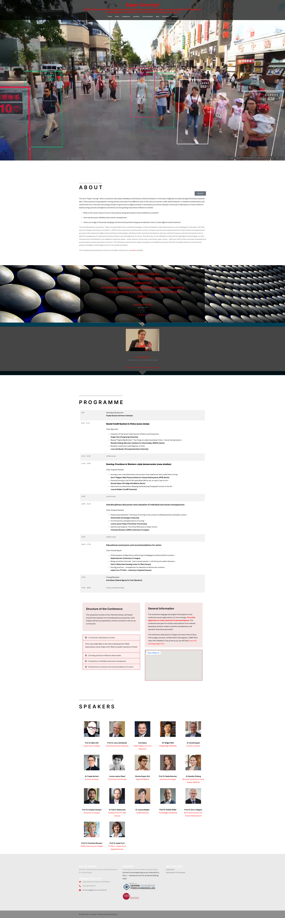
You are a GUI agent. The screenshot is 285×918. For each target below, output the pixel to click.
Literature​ (165, 16)
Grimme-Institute (193, 746)
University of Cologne (91, 746)
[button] (111, 637)
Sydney (114, 914)
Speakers (136, 16)
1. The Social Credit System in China (101, 637)
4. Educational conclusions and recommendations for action (110, 667)
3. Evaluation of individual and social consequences (107, 661)
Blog (157, 16)
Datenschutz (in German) (175, 872)
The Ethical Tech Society (117, 779)
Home (110, 16)
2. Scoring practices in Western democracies (104, 655)
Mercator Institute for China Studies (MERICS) (193, 779)
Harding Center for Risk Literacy (117, 813)
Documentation (148, 16)
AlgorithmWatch (142, 779)
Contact (174, 16)
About (117, 16)
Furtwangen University (168, 812)
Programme (126, 16)
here (134, 250)
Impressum (170, 869)
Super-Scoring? (142, 5)
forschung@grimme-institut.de (94, 890)
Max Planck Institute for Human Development (193, 813)
